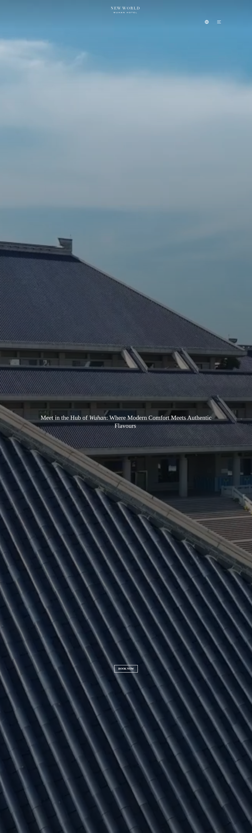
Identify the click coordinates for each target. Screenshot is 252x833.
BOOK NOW (126, 668)
